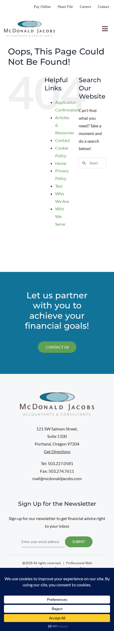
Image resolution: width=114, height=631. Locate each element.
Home (60, 163)
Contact (62, 140)
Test (59, 185)
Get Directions (57, 451)
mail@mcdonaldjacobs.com (57, 478)
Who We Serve (60, 216)
